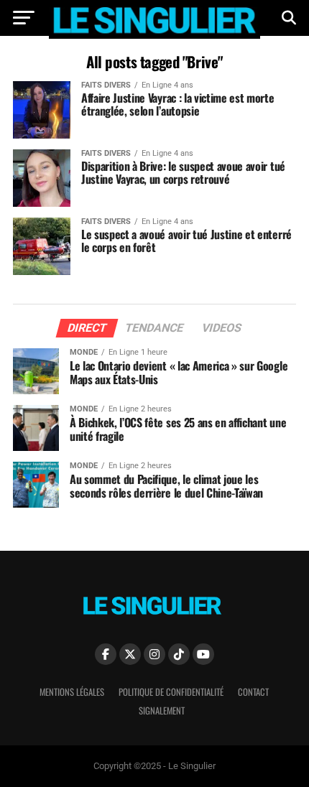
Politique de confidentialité (171, 692)
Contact (253, 692)
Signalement (162, 710)
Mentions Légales (72, 692)
